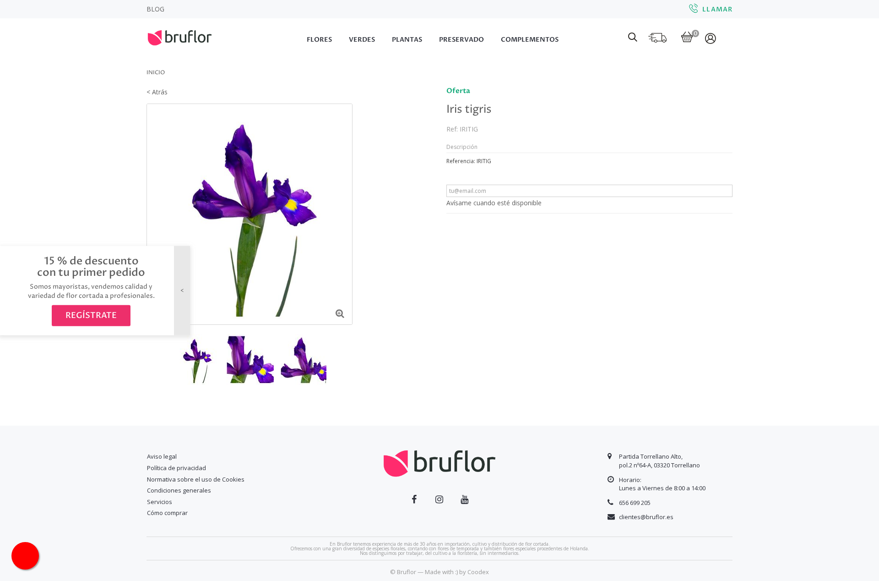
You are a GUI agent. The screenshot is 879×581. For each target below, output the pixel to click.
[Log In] (711, 38)
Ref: (452, 129)
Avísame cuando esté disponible (494, 202)
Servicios (159, 502)
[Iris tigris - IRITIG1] (250, 359)
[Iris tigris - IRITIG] (196, 359)
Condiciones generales (179, 490)
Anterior (152, 358)
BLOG (155, 9)
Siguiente (346, 358)
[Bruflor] (192, 36)
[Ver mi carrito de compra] (687, 37)
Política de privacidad (176, 468)
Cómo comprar (167, 513)
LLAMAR (717, 9)
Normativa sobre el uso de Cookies (195, 479)
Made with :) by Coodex (457, 572)
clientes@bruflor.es (646, 517)
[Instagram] (439, 499)
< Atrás (157, 92)
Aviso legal (162, 456)
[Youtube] (464, 499)
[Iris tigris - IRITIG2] (304, 359)
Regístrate (91, 315)
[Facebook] (414, 499)
